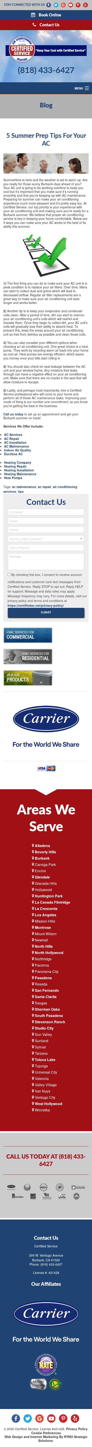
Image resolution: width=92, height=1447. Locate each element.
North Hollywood (49, 952)
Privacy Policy (77, 1429)
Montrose (43, 927)
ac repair (44, 486)
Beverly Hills (45, 851)
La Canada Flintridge (52, 902)
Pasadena (43, 977)
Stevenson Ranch (50, 1021)
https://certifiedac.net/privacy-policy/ (36, 605)
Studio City (44, 1028)
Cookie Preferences (46, 1433)
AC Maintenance (16, 446)
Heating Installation (19, 470)
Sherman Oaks (47, 1009)
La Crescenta (46, 908)
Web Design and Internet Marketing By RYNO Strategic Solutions (46, 1438)
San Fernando (47, 990)
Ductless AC (13, 454)
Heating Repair (15, 466)
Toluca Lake (45, 1059)
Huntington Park (49, 896)
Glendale (42, 877)
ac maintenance (24, 486)
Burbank (42, 858)
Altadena (42, 845)
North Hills (44, 946)
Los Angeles (45, 914)
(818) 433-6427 (46, 70)
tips (21, 491)
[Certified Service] (46, 49)
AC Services (13, 434)
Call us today (13, 414)
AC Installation (15, 442)
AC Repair (11, 438)
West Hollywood (48, 1103)
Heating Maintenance (20, 474)
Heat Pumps (13, 477)
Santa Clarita (45, 996)
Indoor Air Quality (17, 450)
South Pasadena (49, 1015)
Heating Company (17, 462)
